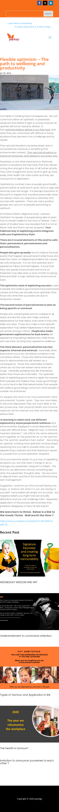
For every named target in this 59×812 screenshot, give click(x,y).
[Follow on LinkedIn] (51, 3)
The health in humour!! (14, 748)
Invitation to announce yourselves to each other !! (27, 762)
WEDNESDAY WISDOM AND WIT (18, 582)
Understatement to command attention (26, 636)
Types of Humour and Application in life (25, 695)
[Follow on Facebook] (39, 3)
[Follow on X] (45, 3)
